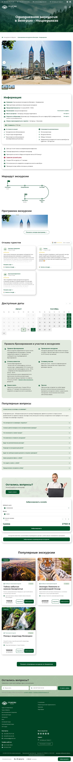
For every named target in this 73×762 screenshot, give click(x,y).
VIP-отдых (4, 726)
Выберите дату (7, 505)
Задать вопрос (12, 492)
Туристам (40, 707)
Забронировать (36, 528)
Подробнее (20, 601)
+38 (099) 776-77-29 (9, 733)
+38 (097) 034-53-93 (9, 736)
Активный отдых (6, 722)
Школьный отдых (6, 714)
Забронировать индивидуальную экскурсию (36, 539)
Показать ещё (7, 264)
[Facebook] (70, 2)
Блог (3, 719)
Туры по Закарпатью (7, 707)
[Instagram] (67, 2)
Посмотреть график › (63, 110)
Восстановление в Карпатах (9, 712)
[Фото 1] (5, 87)
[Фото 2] (12, 87)
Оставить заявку (64, 688)
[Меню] (69, 7)
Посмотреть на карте (45, 743)
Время (5, 511)
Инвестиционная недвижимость (47, 704)
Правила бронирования (25, 379)
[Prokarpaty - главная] (9, 7)
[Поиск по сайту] (65, 7)
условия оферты (28, 692)
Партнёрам (41, 709)
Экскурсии (5, 717)
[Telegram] (45, 733)
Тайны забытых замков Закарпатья (13, 588)
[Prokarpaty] (18, 703)
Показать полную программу (35, 232)
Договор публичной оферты (63, 753)
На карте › (66, 113)
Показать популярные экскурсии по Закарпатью (36, 664)
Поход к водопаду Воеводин (17, 636)
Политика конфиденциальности (36, 754)
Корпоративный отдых (8, 724)
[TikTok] (48, 733)
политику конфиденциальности (41, 692)
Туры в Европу (6, 710)
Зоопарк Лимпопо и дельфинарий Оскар (49, 588)
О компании (41, 702)
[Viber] (43, 733)
